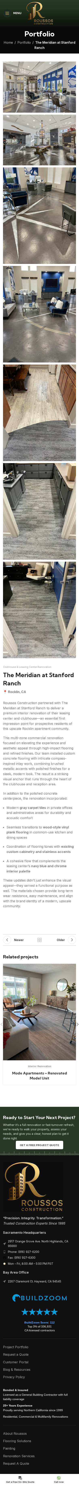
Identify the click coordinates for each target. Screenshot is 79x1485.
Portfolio (24, 42)
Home (8, 42)
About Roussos (15, 1433)
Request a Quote (16, 1354)
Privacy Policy (14, 1377)
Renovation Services (19, 1456)
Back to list (39, 940)
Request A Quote (16, 1463)
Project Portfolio (15, 1347)
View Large (72, 967)
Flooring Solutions (17, 1441)
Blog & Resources (16, 1370)
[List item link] (39, 1252)
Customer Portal (15, 1362)
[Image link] (33, 1186)
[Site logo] (39, 13)
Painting (9, 1448)
